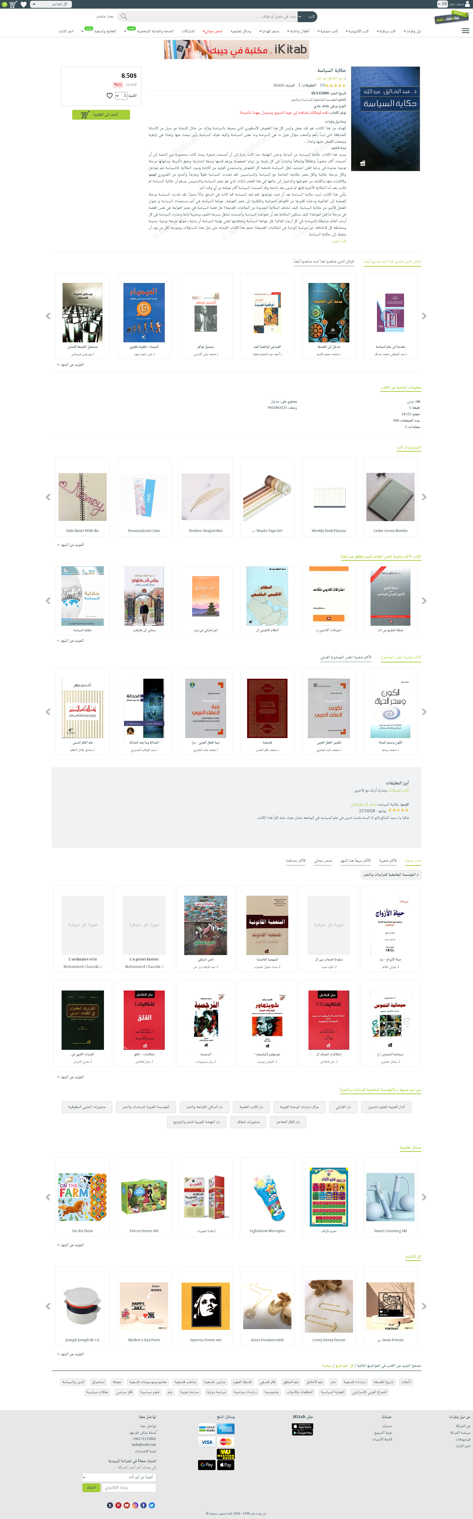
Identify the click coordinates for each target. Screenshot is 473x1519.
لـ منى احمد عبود (144, 354)
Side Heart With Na (82, 531)
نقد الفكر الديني (83, 743)
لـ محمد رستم (390, 750)
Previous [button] (424, 316)
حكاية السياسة (82, 630)
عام (333, 1382)
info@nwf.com (144, 1445)
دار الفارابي (343, 1107)
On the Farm (82, 1231)
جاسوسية (272, 1392)
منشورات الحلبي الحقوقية (87, 1107)
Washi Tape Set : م (267, 531)
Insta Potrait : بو (391, 1340)
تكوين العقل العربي (329, 743)
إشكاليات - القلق (144, 1054)
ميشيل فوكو (206, 347)
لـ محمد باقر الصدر (267, 750)
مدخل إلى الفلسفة (329, 347)
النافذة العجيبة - (206, 1231)
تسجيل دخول (456, 4)
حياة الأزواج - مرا (390, 960)
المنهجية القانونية (267, 960)
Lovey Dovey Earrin (329, 1340)
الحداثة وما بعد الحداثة (144, 743)
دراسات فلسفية (355, 1382)
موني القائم (389, 967)
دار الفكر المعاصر (288, 1122)
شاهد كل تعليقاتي (364, 804)
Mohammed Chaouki (142, 967)
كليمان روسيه (265, 1062)
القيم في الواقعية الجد (267, 347)
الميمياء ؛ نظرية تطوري (144, 347)
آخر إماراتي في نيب (206, 630)
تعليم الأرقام (329, 1231)
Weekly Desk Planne (329, 531)
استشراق (98, 1382)
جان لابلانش (327, 1062)
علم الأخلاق (315, 1382)
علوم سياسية (150, 1392)
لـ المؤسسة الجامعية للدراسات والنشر (391, 875)
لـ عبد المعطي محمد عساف (390, 354)
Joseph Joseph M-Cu (83, 1340)
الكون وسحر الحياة (390, 743)
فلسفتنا (267, 743)
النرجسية (205, 1054)
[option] (390, 316)
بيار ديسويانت (204, 1062)
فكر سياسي (124, 1392)
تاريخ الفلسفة (383, 1382)
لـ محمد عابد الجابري (328, 750)
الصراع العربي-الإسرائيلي (369, 1392)
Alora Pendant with (267, 1340)
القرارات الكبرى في (82, 1054)
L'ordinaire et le (82, 960)
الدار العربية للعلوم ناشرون (386, 1107)
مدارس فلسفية (214, 1382)
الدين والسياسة (73, 1382)
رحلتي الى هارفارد (144, 630)
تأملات (406, 1382)
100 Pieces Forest (144, 1231)
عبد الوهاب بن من (204, 967)
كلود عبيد (327, 967)
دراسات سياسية (245, 1392)
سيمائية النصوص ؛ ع (390, 1054)
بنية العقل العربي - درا (206, 743)
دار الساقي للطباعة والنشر (204, 1107)
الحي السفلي (206, 960)
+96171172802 (144, 1439)
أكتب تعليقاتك (398, 790)
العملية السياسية (332, 1392)
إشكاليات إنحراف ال (328, 1054)
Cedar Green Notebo (390, 531)
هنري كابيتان (81, 1062)
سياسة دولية (216, 1392)
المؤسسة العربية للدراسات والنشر (145, 1107)
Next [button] (49, 316)
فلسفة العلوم (242, 1382)
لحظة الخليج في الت (390, 630)
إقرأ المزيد (339, 241)
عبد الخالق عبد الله (329, 78)
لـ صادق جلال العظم (82, 750)
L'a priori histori (144, 960)
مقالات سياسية (97, 1392)
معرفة (117, 1382)
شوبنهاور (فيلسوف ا (267, 1054)
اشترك (91, 1487)
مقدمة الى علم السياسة (390, 347)
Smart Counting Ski (390, 1231)
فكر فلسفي (267, 1382)
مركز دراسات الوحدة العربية (299, 1107)
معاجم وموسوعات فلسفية (148, 1382)
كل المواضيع (344, 1366)
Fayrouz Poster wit (205, 1340)
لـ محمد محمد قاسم (329, 354)
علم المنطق (291, 1382)
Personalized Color (144, 531)
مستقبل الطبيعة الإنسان (83, 347)
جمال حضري (389, 1062)
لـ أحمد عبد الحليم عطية (267, 354)
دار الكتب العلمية (251, 1107)
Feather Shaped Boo (205, 531)
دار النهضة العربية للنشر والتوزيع (196, 1122)
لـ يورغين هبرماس (82, 354)
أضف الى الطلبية (105, 115)
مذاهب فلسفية (185, 1382)
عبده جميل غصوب (265, 967)
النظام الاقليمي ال (267, 630)
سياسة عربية (189, 1392)
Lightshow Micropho (267, 1231)
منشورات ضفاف (248, 1122)
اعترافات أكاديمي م (328, 630)
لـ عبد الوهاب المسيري (144, 750)
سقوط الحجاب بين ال (329, 960)
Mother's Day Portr (144, 1340)
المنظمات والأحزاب (300, 1392)
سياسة (327, 1366)
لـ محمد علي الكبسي (205, 354)
